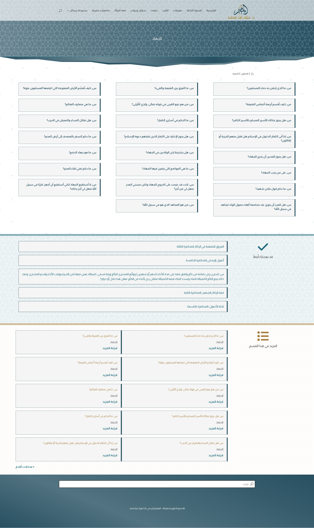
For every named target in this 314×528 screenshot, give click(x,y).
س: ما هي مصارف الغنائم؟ (80, 104)
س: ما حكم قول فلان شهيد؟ (273, 188)
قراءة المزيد (215, 348)
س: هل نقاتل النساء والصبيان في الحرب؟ (71, 120)
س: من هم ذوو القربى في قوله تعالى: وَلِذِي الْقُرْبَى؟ (163, 104)
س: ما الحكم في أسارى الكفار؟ (175, 120)
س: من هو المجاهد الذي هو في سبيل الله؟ (168, 204)
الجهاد (219, 342)
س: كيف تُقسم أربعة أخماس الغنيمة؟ (268, 104)
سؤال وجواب (138, 10)
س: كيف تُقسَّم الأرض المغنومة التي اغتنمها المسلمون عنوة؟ (59, 88)
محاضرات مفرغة (101, 10)
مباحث (154, 10)
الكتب (165, 10)
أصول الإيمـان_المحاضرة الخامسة (205, 260)
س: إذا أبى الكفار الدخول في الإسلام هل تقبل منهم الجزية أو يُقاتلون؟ (80, 443)
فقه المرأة (120, 10)
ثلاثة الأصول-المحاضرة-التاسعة (205, 306)
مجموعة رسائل (78, 10)
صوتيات (177, 10)
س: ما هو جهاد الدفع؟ (82, 152)
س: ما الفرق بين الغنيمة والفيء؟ (174, 88)
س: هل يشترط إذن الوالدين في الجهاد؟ (170, 152)
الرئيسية (211, 10)
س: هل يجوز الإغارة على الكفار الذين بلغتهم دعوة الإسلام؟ (159, 136)
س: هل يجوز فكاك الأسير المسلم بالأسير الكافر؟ (261, 120)
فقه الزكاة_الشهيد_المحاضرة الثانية (204, 292)
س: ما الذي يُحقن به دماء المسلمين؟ (269, 88)
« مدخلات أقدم (25, 466)
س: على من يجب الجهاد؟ (276, 172)
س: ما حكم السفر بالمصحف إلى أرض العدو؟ (70, 136)
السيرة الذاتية (194, 10)
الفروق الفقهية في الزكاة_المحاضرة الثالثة (200, 246)
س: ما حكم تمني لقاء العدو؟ (79, 168)
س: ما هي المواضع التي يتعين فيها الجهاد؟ (168, 168)
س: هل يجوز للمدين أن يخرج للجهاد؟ (269, 156)
